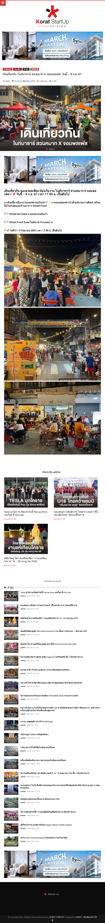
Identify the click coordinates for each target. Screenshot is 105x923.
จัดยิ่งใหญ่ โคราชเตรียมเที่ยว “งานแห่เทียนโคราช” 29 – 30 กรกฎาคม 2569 (25, 560)
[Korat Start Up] (52, 3)
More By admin (52, 472)
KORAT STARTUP (57, 917)
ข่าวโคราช (7, 69)
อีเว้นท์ (26, 69)
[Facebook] (52, 920)
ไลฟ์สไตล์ (34, 69)
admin (7, 81)
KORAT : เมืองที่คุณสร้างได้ (86, 917)
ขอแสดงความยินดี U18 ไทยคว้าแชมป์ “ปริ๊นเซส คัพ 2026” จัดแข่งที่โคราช (76, 513)
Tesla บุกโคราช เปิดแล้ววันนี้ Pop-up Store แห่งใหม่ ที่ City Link (25, 513)
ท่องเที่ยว (17, 69)
